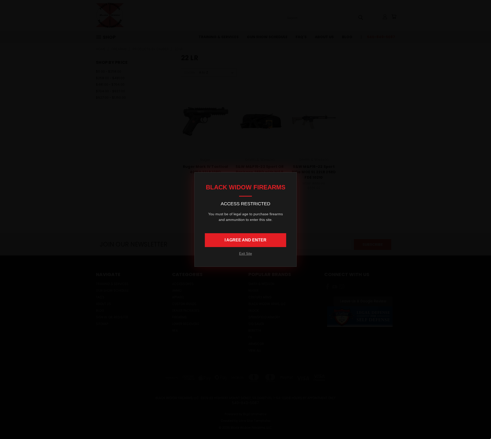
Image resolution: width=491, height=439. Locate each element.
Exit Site (245, 254)
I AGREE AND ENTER (245, 240)
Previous (477, 423)
